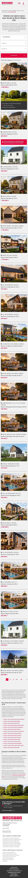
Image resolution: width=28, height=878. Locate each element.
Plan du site (14, 867)
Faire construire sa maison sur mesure (11, 855)
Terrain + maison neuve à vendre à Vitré (11, 747)
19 (21, 679)
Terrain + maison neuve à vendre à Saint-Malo (13, 743)
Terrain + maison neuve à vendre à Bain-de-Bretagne (14, 719)
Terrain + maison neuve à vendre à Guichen (12, 737)
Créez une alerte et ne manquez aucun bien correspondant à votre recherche (14, 142)
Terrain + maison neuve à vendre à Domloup (12, 733)
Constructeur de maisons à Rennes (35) (11, 842)
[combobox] (14, 37)
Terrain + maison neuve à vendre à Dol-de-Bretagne (14, 731)
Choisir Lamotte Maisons (8, 858)
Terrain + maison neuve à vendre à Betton (12, 721)
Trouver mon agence (7, 810)
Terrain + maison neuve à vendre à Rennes (12, 741)
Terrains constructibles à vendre (9, 853)
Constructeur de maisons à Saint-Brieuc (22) (12, 839)
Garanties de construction (8, 859)
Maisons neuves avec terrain (9, 852)
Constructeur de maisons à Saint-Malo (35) (12, 843)
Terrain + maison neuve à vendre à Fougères (12, 735)
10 (16, 679)
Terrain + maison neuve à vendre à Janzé (12, 739)
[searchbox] (12, 37)
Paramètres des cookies (14, 872)
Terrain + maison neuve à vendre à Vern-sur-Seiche (14, 745)
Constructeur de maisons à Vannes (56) (11, 845)
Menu (23, 4)
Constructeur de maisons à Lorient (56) (11, 846)
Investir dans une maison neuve (9, 856)
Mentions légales (14, 869)
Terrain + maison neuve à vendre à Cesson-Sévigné (14, 725)
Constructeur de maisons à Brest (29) (11, 840)
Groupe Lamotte (14, 875)
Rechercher (14, 55)
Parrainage (5, 861)
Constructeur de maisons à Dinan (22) (11, 838)
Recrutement (14, 874)
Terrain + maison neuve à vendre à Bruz (11, 723)
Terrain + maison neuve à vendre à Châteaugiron (13, 727)
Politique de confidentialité (14, 870)
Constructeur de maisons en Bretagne (9, 10)
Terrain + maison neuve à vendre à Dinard (12, 729)
